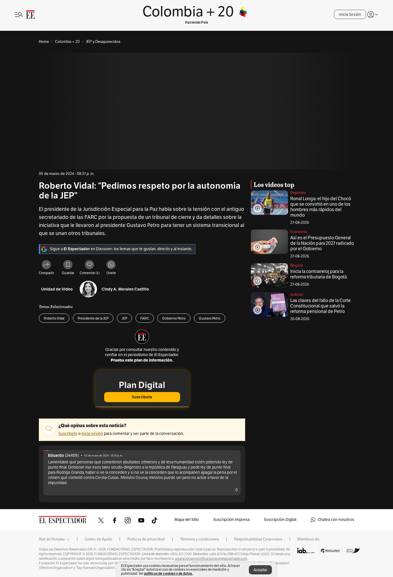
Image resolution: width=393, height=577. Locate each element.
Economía (298, 232)
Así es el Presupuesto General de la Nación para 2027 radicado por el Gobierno (322, 243)
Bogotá (296, 265)
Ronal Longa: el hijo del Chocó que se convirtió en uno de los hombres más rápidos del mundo (320, 207)
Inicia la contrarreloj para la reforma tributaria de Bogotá (318, 274)
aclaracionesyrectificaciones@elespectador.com (211, 559)
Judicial (296, 294)
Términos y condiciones (199, 539)
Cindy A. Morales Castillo (125, 289)
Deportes (298, 192)
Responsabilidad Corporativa (258, 539)
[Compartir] (46, 265)
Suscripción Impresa (231, 519)
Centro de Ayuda (98, 539)
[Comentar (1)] (89, 265)
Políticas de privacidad (146, 539)
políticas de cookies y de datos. (168, 573)
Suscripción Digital (280, 519)
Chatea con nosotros (336, 519)
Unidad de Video (57, 289)
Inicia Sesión (350, 14)
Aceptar (260, 570)
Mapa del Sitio (186, 519)
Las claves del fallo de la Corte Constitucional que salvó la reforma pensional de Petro (320, 306)
